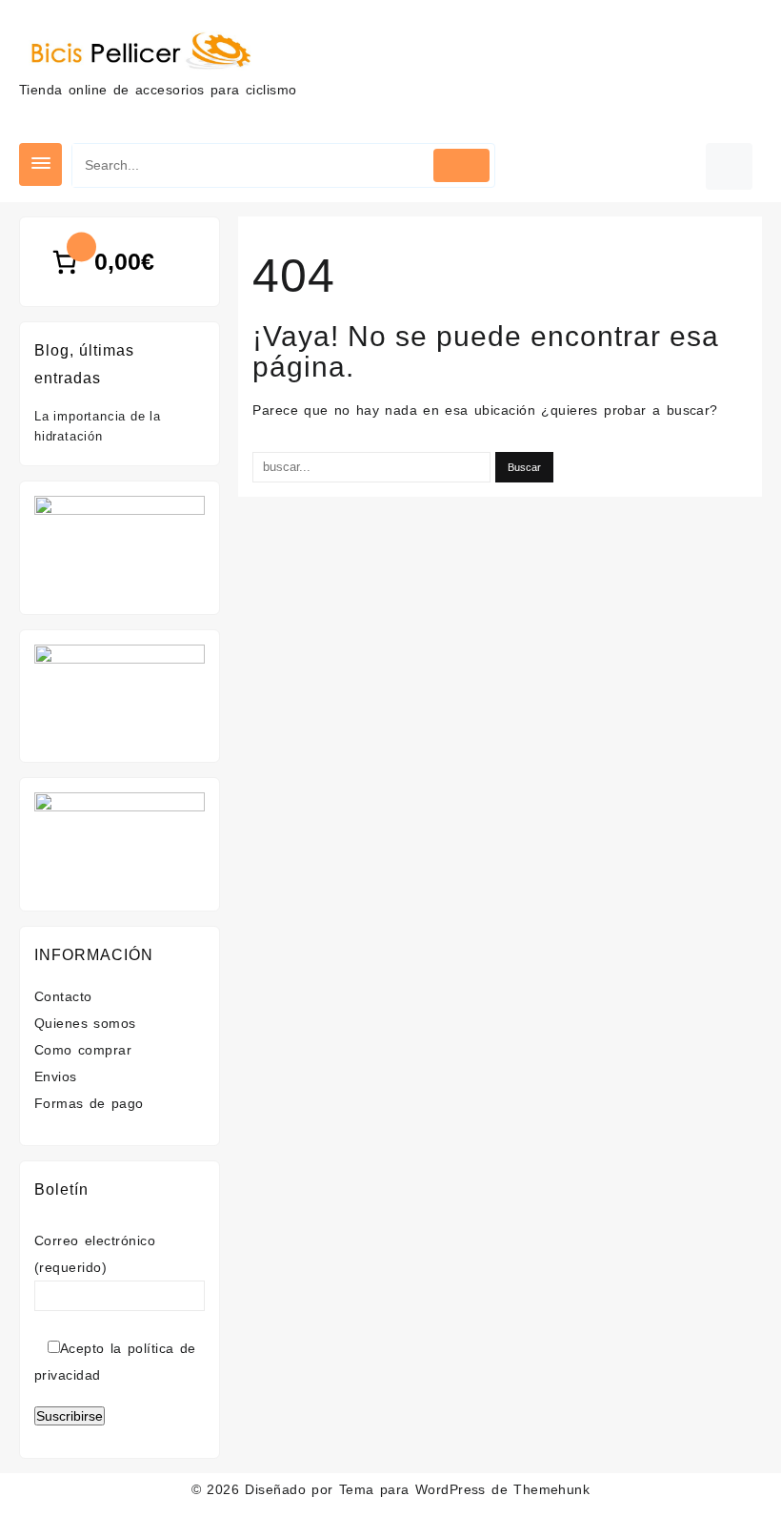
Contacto (63, 996)
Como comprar (82, 1049)
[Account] (729, 166)
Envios (55, 1076)
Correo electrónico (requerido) (94, 1254)
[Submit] (461, 165)
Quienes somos (85, 1023)
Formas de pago (89, 1103)
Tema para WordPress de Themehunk (465, 1489)
